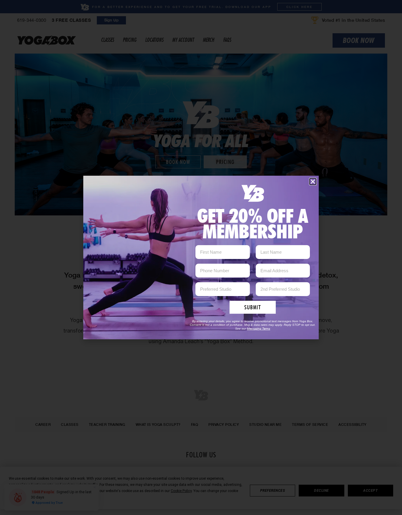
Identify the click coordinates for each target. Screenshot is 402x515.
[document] (201, 257)
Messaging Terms (258, 328)
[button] (313, 182)
